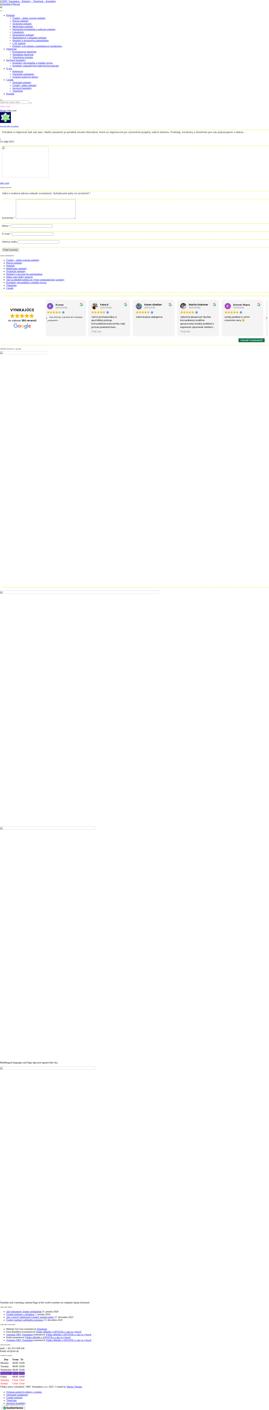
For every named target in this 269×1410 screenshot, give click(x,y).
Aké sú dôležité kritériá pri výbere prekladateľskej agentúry (35, 279)
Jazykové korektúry (16, 60)
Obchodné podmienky (23, 74)
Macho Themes (74, 1386)
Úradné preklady (14, 1397)
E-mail (6, 233)
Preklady (10, 15)
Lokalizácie (18, 32)
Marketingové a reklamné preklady (29, 37)
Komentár (8, 217)
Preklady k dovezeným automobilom (30, 40)
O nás (9, 68)
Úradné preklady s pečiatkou (20, 1314)
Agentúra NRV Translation (9, 126)
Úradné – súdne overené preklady (29, 18)
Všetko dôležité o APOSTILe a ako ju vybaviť (58, 1331)
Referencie (17, 71)
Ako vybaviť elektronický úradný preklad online (30, 1317)
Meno (6, 225)
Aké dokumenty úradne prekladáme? (24, 1311)
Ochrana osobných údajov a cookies (24, 1392)
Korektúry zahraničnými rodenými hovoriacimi (35, 65)
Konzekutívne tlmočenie (24, 51)
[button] (266, 318)
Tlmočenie (11, 49)
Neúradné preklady (21, 82)
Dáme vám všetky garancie (19, 277)
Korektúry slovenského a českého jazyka (32, 63)
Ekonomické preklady (23, 35)
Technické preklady (22, 23)
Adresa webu (9, 241)
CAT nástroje (19, 43)
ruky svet (4, 183)
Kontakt (10, 93)
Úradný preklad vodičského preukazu (24, 1320)
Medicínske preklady (22, 26)
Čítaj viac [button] (55, 331)
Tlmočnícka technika (22, 57)
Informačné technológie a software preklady (34, 29)
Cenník (9, 79)
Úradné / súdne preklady (24, 85)
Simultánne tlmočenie (23, 54)
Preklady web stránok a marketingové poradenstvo (37, 46)
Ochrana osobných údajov (25, 77)
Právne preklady (20, 21)
